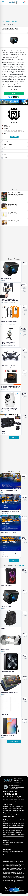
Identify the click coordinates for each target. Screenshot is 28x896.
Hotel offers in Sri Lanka (8, 806)
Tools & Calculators (19, 836)
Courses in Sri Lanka (18, 806)
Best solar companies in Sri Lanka (16, 827)
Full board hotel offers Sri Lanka (13, 834)
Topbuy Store (5, 389)
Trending (14, 801)
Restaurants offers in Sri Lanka (10, 808)
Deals (13, 799)
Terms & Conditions (18, 778)
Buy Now (14, 93)
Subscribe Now (6, 846)
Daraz (3, 433)
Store (16, 799)
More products (14, 741)
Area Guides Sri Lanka (8, 837)
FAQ (18, 780)
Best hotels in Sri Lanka (11, 825)
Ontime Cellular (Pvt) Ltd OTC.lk (8, 302)
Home (2, 21)
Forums (22, 799)
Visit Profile (14, 136)
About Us (21, 780)
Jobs (19, 799)
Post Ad (15, 890)
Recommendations (7, 823)
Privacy (15, 780)
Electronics (14, 21)
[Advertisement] (14, 174)
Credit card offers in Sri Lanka (18, 810)
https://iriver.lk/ (7, 135)
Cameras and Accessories (9, 23)
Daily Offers (5, 799)
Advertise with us (17, 782)
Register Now (6, 854)
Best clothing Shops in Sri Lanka (10, 828)
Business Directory (7, 801)
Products (8, 21)
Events (10, 799)
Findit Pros (12, 836)
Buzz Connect (5, 492)
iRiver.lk (3, 280)
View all (14, 437)
